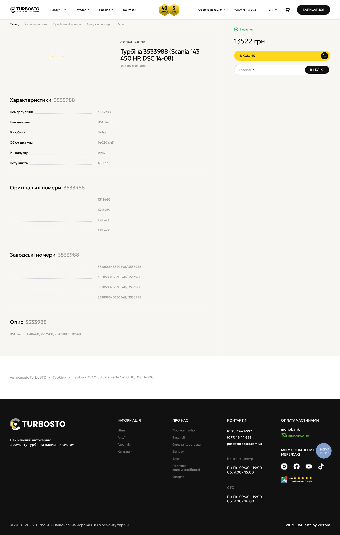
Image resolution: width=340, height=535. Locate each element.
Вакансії (178, 437)
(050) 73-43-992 (239, 431)
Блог (176, 459)
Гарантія (124, 444)
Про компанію (183, 430)
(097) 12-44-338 (239, 437)
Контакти (129, 10)
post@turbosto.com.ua (244, 444)
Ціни (121, 430)
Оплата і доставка (186, 444)
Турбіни (60, 377)
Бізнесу (178, 451)
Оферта (178, 477)
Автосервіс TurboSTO (28, 377)
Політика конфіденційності (186, 468)
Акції (121, 437)
